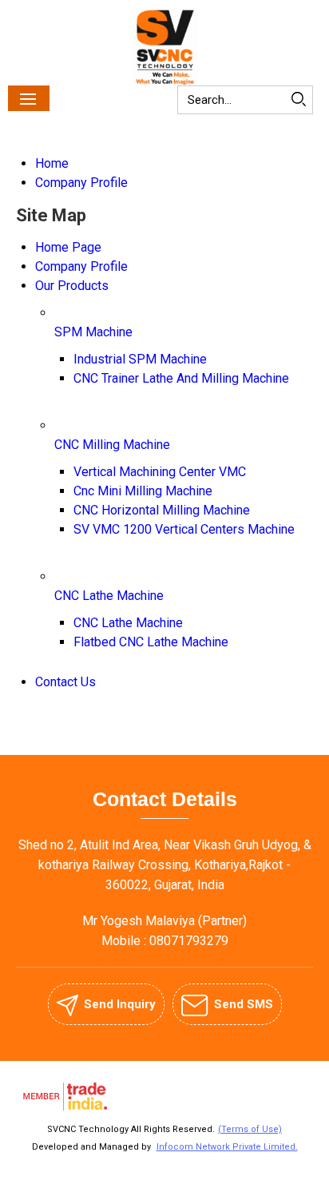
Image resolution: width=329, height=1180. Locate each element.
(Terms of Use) (250, 1129)
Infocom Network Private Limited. (227, 1147)
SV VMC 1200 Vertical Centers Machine (184, 529)
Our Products (72, 285)
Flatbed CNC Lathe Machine (150, 642)
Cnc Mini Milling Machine (142, 491)
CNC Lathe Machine (109, 595)
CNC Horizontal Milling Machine (161, 510)
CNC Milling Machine (112, 444)
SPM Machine (93, 332)
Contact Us (65, 681)
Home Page (68, 247)
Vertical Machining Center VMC (159, 471)
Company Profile (81, 182)
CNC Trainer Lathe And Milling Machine (181, 378)
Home (52, 163)
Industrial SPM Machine (140, 359)
